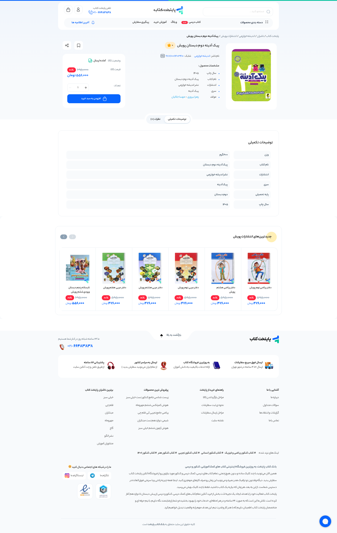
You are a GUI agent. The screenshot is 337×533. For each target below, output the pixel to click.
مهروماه (109, 420)
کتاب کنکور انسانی (211, 453)
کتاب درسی (195, 22)
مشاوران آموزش (105, 443)
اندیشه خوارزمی (247, 36)
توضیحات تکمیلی (177, 119)
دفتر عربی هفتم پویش (114, 288)
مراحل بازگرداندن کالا (213, 397)
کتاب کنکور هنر (166, 453)
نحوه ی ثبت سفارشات (212, 405)
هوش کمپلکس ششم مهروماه (152, 405)
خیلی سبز (108, 397)
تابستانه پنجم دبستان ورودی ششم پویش (79, 290)
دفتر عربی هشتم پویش (150, 288)
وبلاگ (174, 22)
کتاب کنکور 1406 (146, 453)
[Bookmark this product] (78, 45)
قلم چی (109, 405)
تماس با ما (274, 420)
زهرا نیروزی (193, 97)
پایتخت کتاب (272, 36)
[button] (72, 236)
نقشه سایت (217, 420)
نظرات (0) (156, 119)
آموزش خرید (160, 22)
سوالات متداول (271, 405)
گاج (111, 428)
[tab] (177, 119)
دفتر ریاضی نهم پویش (260, 288)
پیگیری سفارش (140, 22)
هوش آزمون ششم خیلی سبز (153, 428)
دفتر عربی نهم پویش (188, 288)
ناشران (260, 36)
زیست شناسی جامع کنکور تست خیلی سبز (147, 397)
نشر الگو (108, 436)
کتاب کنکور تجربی (188, 453)
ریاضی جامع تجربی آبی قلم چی (153, 413)
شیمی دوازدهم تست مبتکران (152, 420)
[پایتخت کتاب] (168, 10)
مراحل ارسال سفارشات (212, 413)
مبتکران (109, 413)
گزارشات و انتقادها (269, 413)
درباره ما (275, 397)
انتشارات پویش (229, 36)
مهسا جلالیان (178, 97)
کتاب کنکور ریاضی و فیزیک (239, 453)
